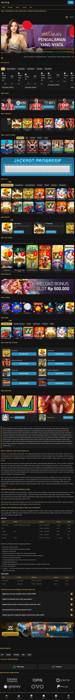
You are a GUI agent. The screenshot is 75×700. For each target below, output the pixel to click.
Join (70, 2)
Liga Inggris (21, 68)
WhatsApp (20, 666)
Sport (17, 7)
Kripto (71, 17)
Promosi (10, 7)
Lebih (9, 182)
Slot (31, 7)
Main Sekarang (20, 417)
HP (2, 654)
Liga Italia (39, 68)
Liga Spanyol (30, 68)
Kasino (24, 7)
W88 (3, 7)
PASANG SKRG (7, 87)
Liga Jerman (48, 68)
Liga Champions (11, 68)
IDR (67, 17)
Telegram (58, 666)
